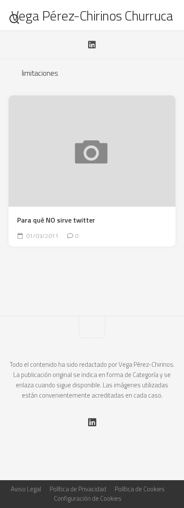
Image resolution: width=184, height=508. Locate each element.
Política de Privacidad (78, 489)
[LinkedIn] (92, 45)
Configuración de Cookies (88, 498)
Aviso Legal (26, 489)
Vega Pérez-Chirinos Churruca (92, 15)
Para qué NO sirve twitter (56, 220)
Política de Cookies (140, 489)
